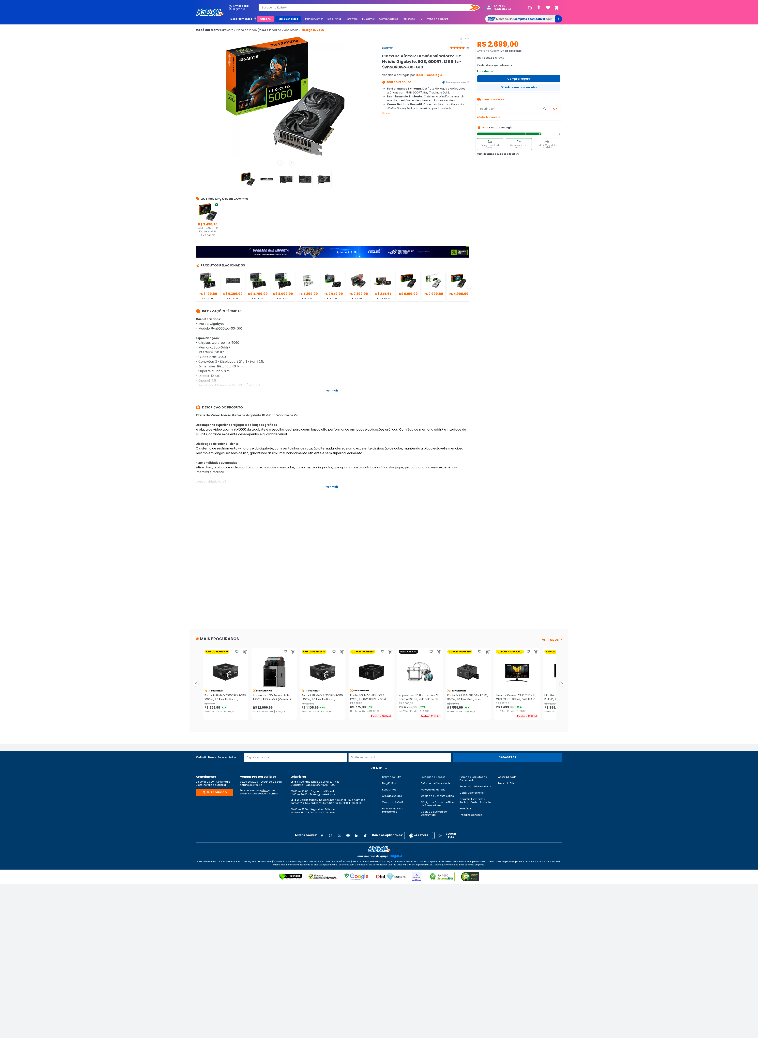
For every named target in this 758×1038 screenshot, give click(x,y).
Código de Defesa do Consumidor (434, 813)
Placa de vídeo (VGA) (252, 30)
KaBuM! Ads (389, 789)
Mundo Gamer (314, 19)
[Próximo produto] (562, 684)
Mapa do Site (506, 783)
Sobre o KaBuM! (391, 777)
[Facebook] (322, 835)
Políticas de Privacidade (435, 783)
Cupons (265, 19)
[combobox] (366, 7)
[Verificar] (290, 877)
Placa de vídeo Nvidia (285, 30)
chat (264, 790)
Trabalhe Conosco (471, 815)
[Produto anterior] (196, 684)
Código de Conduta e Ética (437, 796)
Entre (497, 5)
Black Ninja (334, 19)
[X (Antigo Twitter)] (339, 835)
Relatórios (466, 808)
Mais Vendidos (288, 19)
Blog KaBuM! (389, 783)
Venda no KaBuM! (437, 19)
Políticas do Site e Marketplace (392, 810)
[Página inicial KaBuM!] (210, 12)
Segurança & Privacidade (475, 786)
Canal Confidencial (472, 792)
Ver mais (386, 113)
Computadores (388, 19)
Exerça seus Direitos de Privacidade (473, 778)
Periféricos (409, 19)
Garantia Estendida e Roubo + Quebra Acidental (476, 800)
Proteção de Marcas (433, 789)
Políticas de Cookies (433, 777)
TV (420, 19)
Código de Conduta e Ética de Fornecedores (437, 804)
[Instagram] (330, 835)
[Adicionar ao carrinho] (244, 651)
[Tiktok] (365, 835)
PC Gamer (368, 19)
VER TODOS (550, 640)
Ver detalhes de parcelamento (494, 65)
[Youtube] (348, 835)
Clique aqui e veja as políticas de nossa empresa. (459, 864)
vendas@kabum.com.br (263, 793)
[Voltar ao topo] (379, 849)
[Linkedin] (356, 835)
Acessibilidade (507, 777)
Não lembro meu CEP (488, 117)
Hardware (351, 19)
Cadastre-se (502, 9)
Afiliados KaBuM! (392, 796)
